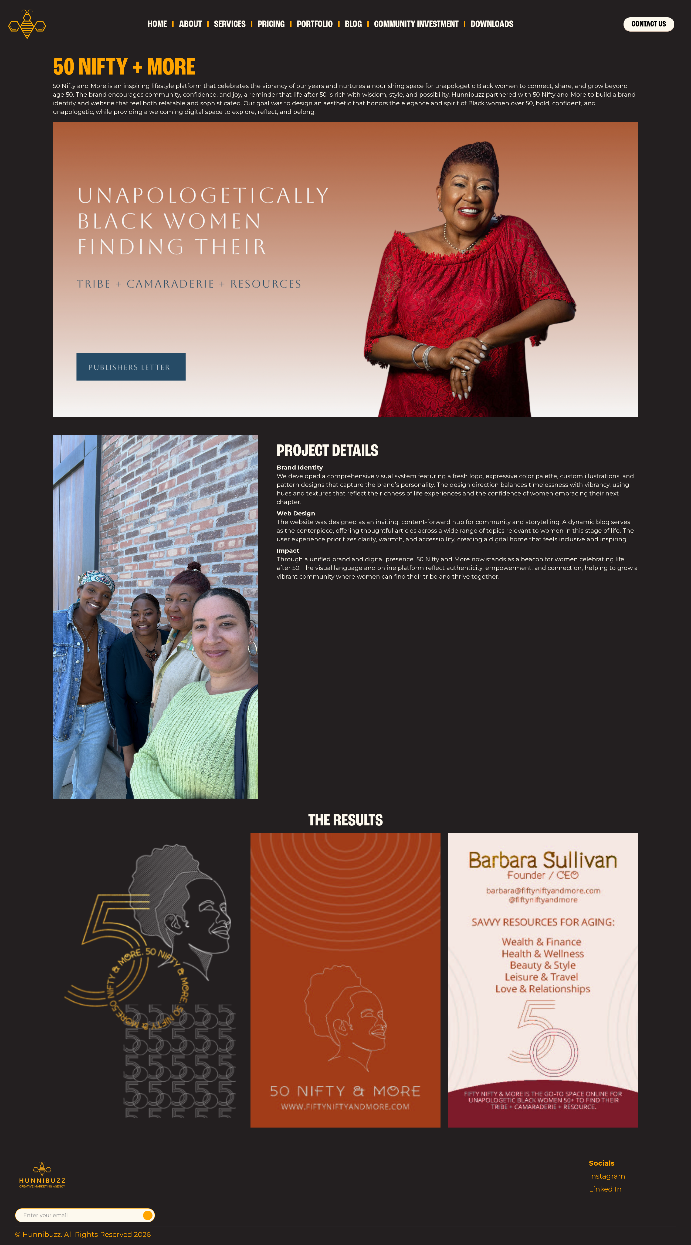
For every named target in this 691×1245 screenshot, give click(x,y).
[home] (26, 24)
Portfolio (315, 24)
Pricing (271, 24)
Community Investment (416, 24)
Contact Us (649, 24)
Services (230, 24)
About (190, 24)
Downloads (492, 24)
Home (157, 24)
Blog (353, 24)
